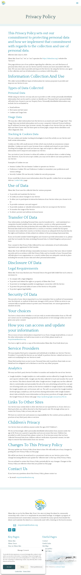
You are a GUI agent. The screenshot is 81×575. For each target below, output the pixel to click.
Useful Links (46, 543)
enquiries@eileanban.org (17, 339)
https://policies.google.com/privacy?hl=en (52, 397)
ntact (45, 541)
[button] (42, 550)
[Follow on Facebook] (13, 529)
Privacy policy (47, 548)
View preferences (36, 567)
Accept (9, 567)
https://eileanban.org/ (50, 58)
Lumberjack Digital (60, 567)
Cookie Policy (18, 571)
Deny (22, 567)
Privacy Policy (26, 571)
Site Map (45, 546)
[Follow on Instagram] (9, 529)
